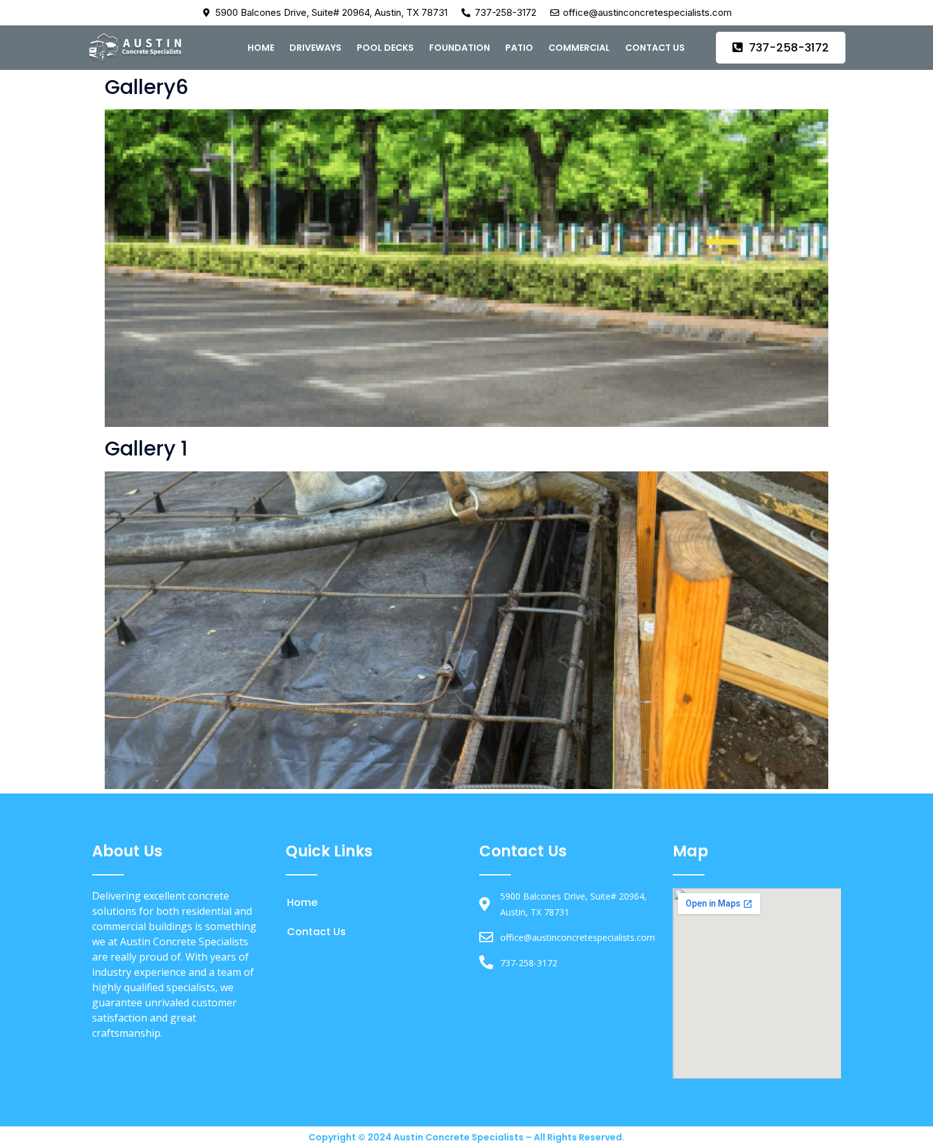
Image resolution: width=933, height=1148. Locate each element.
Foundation (459, 47)
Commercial (579, 47)
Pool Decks (385, 47)
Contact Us (655, 47)
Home (261, 47)
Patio (519, 47)
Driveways (315, 47)
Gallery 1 (146, 448)
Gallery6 (147, 86)
